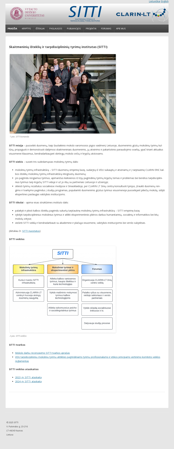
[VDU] (27, 13)
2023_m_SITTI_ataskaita (28, 377)
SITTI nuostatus (31, 231)
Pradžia (12, 28)
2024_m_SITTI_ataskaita (28, 381)
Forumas (106, 28)
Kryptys (26, 28)
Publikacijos (74, 28)
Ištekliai (40, 28)
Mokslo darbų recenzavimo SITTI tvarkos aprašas (42, 353)
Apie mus (121, 28)
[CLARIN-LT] (140, 13)
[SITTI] (84, 13)
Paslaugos (55, 28)
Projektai (91, 28)
